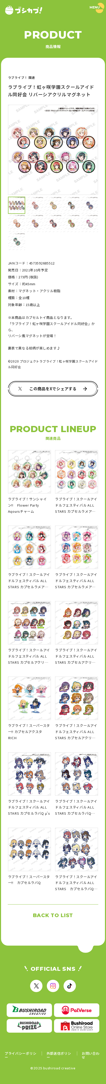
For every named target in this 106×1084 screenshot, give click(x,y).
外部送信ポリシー (59, 1055)
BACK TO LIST (53, 915)
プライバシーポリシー (20, 1055)
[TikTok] (70, 986)
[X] (36, 986)
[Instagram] (53, 986)
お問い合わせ (91, 1055)
